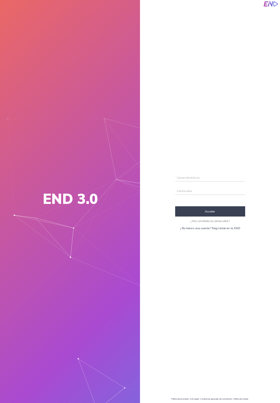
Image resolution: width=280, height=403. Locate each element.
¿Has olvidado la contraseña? (210, 221)
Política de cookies (241, 399)
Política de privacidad (179, 399)
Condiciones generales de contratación (216, 399)
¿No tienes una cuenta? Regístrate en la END (210, 228)
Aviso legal (194, 399)
